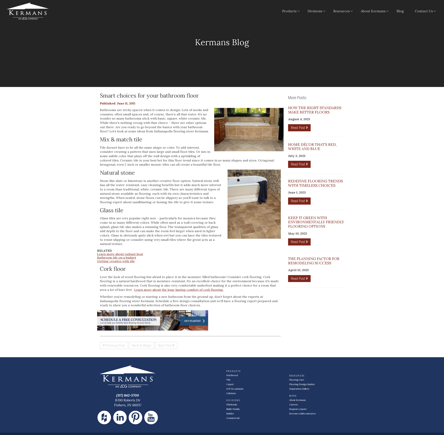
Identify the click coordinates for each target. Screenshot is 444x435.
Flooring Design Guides (302, 384)
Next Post (165, 345)
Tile (228, 379)
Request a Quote (298, 409)
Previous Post (115, 345)
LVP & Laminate (235, 388)
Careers (293, 404)
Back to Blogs (141, 345)
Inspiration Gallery (299, 388)
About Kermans (373, 11)
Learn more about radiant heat (120, 254)
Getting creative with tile (116, 261)
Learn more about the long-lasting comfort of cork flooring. (179, 290)
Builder (230, 413)
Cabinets (231, 393)
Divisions (315, 11)
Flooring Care (296, 379)
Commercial (232, 418)
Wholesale (231, 404)
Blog (400, 11)
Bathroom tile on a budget (116, 258)
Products (289, 11)
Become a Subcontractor (302, 413)
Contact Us (424, 11)
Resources (341, 11)
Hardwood (232, 375)
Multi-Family (233, 409)
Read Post (298, 127)
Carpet (230, 384)
